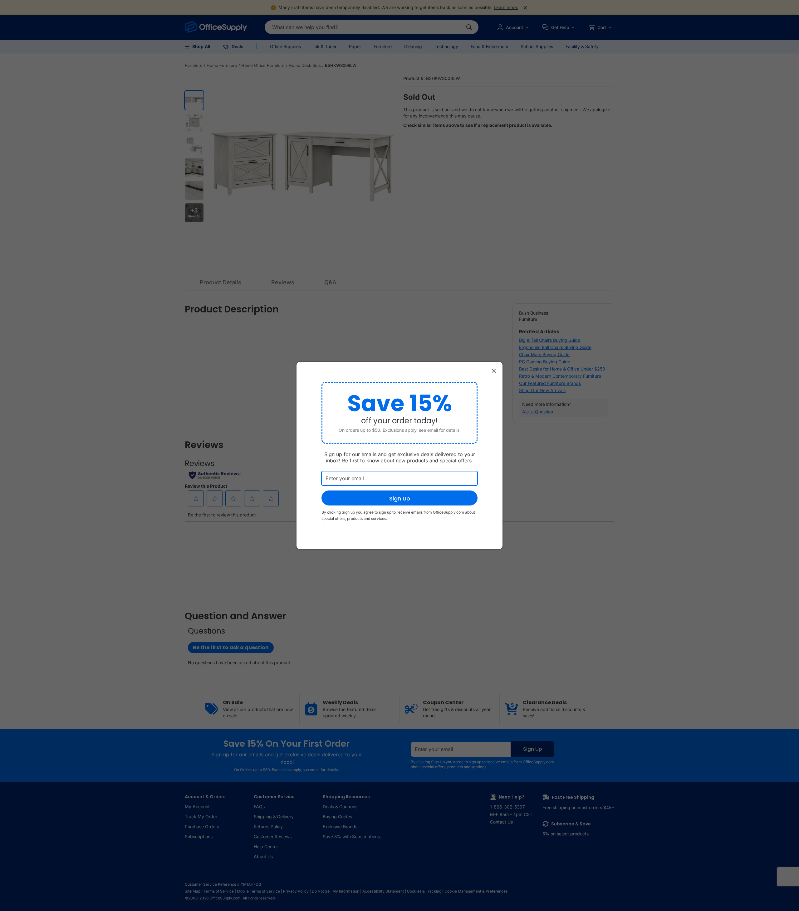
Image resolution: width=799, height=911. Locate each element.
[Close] (494, 370)
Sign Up (399, 498)
